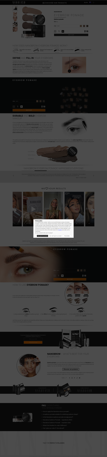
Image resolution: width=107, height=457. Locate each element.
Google (60, 229)
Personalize (67, 235)
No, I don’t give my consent (55, 235)
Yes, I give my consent (42, 235)
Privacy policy (38, 220)
